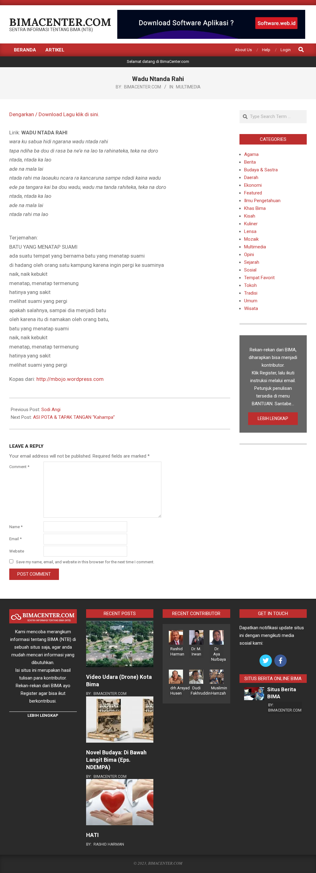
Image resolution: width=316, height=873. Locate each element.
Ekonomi (253, 185)
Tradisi (250, 293)
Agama (251, 154)
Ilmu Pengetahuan (262, 200)
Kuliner (251, 223)
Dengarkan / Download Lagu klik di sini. (54, 114)
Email (15, 538)
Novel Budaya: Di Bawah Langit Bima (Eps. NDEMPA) (116, 759)
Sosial (250, 270)
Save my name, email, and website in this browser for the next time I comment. (85, 562)
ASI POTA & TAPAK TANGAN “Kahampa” (74, 417)
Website (16, 551)
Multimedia (188, 86)
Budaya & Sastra (261, 170)
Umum (250, 301)
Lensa (250, 231)
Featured (253, 193)
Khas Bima (255, 208)
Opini (249, 254)
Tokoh (250, 285)
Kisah (249, 216)
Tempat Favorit (259, 277)
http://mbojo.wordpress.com (70, 379)
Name (16, 526)
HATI (92, 835)
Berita (250, 162)
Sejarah (251, 262)
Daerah (251, 177)
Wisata (251, 308)
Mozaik (251, 239)
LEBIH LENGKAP (273, 418)
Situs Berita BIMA (281, 693)
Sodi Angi (50, 409)
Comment (19, 466)
